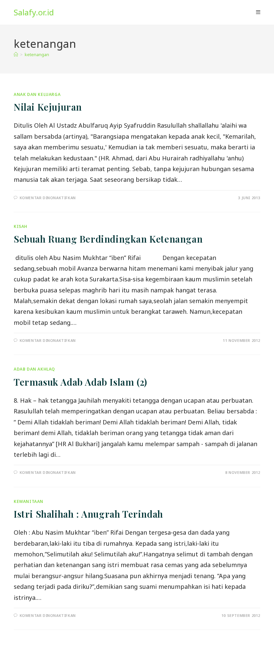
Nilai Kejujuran (48, 107)
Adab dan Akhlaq (34, 369)
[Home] (16, 54)
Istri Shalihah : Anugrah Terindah (88, 514)
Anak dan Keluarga (37, 94)
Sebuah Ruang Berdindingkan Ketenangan (108, 239)
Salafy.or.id (34, 12)
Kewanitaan (28, 501)
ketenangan (37, 54)
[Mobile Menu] (258, 12)
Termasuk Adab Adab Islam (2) (80, 382)
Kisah (20, 226)
